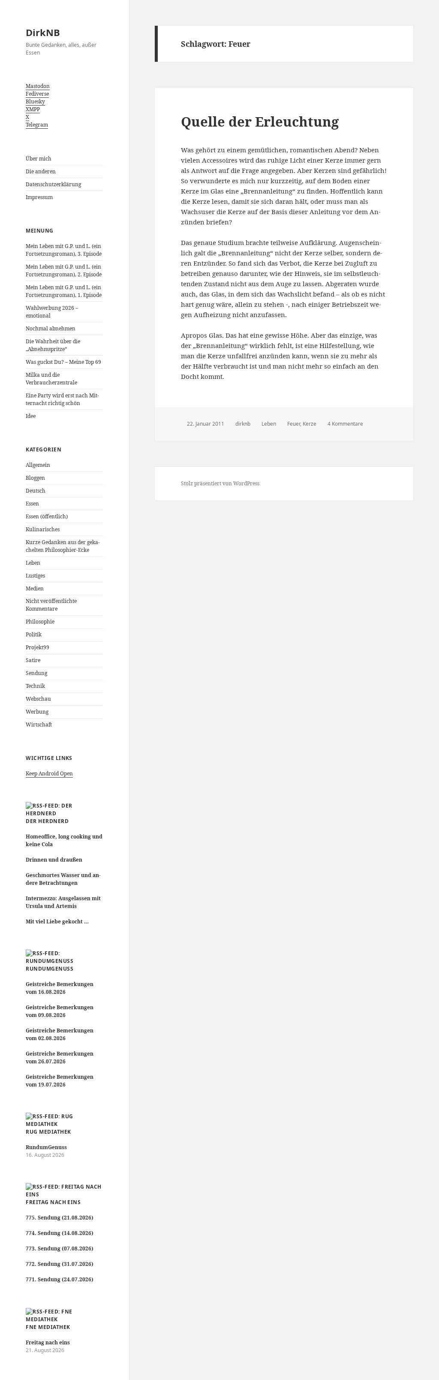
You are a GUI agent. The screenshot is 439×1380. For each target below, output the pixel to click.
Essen (32, 503)
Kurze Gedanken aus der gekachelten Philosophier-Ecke (63, 546)
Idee (31, 416)
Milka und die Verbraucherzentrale (51, 378)
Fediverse (37, 93)
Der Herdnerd (47, 821)
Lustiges (35, 575)
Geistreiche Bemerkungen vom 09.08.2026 (59, 1011)
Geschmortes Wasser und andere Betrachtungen (63, 879)
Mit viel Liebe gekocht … (57, 921)
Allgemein (38, 465)
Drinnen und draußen (54, 859)
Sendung (36, 673)
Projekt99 (37, 647)
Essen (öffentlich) (47, 516)
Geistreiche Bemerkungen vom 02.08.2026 (59, 1034)
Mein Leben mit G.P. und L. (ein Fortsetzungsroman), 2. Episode (64, 270)
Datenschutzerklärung (53, 184)
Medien (35, 588)
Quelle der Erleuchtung (260, 121)
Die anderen (41, 171)
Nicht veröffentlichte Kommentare (51, 604)
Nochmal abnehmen (50, 328)
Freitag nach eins (53, 1202)
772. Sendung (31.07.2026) (59, 1264)
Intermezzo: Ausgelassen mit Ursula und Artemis (63, 902)
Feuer (293, 423)
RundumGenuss (49, 968)
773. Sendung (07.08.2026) (59, 1248)
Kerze (309, 423)
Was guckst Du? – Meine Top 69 (63, 362)
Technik (35, 686)
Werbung (37, 711)
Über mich (38, 158)
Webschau (38, 698)
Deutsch (35, 490)
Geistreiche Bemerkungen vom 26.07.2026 (59, 1057)
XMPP (33, 109)
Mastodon (38, 86)
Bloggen (35, 477)
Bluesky (35, 101)
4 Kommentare (345, 423)
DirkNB (43, 32)
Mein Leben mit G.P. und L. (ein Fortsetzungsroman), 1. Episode (64, 291)
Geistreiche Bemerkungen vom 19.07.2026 (59, 1080)
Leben (33, 562)
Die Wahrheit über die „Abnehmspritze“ (53, 345)
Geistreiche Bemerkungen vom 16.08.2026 (59, 988)
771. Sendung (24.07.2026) (59, 1279)
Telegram (37, 124)
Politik (34, 634)
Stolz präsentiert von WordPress (220, 483)
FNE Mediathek (48, 1327)
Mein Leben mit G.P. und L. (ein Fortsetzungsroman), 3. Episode (64, 249)
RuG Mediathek (48, 1131)
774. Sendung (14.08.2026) (59, 1233)
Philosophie (40, 621)
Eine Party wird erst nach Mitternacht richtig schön (62, 399)
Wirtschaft (39, 724)
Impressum (39, 197)
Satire (33, 660)
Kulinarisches (43, 529)
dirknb (242, 423)
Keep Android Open (49, 773)
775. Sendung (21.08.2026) (59, 1217)
